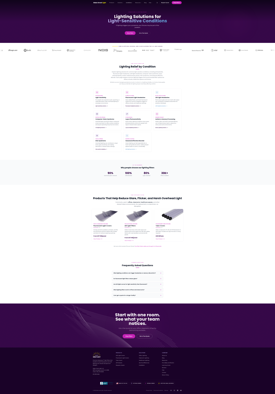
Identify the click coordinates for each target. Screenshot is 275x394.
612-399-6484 (96, 374)
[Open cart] (157, 2)
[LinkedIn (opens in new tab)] (177, 390)
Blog (145, 2)
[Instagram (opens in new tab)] (174, 390)
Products (111, 2)
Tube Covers (119, 360)
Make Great (99, 3)
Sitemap (166, 390)
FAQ (163, 370)
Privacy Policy (149, 390)
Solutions (120, 2)
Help (150, 2)
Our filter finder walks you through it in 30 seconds (148, 246)
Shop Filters (176, 2)
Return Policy (165, 375)
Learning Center (166, 365)
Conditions (129, 2)
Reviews (164, 367)
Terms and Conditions (158, 390)
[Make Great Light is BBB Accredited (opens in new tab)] (107, 383)
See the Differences (144, 362)
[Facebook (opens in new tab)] (171, 390)
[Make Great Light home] (97, 355)
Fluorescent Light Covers (122, 358)
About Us (164, 355)
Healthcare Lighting (144, 360)
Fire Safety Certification (168, 362)
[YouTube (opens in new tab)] (181, 390)
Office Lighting (143, 355)
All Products (119, 362)
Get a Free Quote (143, 33)
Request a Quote (120, 365)
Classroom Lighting (144, 358)
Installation (142, 365)
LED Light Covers (120, 355)
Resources (138, 2)
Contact (164, 372)
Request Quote (165, 2)
